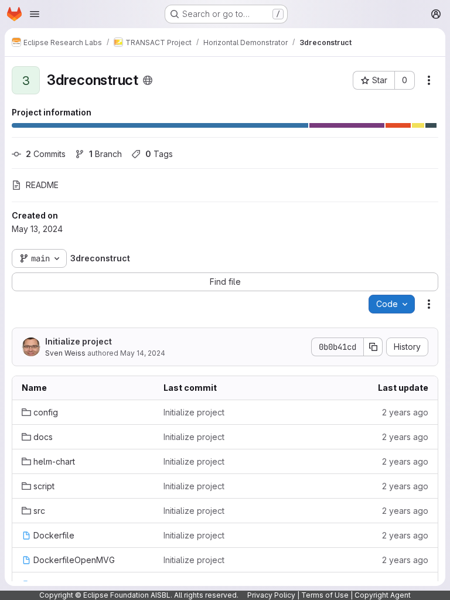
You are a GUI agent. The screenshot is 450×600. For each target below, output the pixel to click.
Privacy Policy (271, 595)
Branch (105, 154)
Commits (46, 154)
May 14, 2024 (142, 353)
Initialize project (78, 341)
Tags (159, 154)
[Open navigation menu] (34, 14)
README (42, 185)
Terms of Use (325, 595)
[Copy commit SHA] (373, 347)
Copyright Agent (382, 595)
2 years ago (405, 412)
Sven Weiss (65, 353)
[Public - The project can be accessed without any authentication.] (147, 80)
